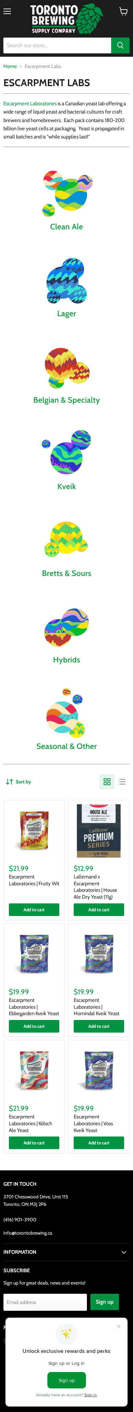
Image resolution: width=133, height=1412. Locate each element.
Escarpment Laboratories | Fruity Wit (34, 880)
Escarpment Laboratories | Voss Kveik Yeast (93, 1123)
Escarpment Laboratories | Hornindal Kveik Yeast (96, 1007)
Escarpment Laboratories (30, 103)
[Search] (120, 45)
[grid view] (107, 781)
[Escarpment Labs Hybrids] (66, 671)
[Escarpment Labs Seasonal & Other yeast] (66, 757)
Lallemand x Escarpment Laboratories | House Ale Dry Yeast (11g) (95, 887)
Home (10, 66)
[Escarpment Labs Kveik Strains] (66, 497)
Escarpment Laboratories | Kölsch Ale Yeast (30, 1123)
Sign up (105, 1302)
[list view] (122, 781)
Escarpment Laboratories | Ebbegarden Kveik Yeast (34, 1007)
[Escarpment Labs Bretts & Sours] (66, 584)
